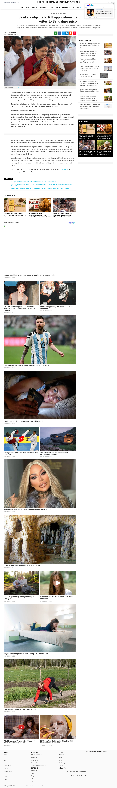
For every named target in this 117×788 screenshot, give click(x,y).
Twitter (71, 772)
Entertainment (66, 7)
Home (21, 7)
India (5, 754)
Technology (42, 7)
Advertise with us (36, 754)
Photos (6, 776)
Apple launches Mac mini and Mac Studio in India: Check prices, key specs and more (90, 106)
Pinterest (82, 776)
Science (51, 7)
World (5, 760)
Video (5, 779)
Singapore (34, 776)
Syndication (34, 760)
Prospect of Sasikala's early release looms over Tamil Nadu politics (33, 182)
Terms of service (36, 763)
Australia (34, 770)
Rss (74, 776)
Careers (60, 760)
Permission (34, 757)
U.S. (32, 781)
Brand (60, 757)
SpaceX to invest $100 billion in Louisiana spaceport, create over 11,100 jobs (89, 68)
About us (61, 754)
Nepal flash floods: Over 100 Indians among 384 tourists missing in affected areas (62, 215)
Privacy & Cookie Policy (38, 765)
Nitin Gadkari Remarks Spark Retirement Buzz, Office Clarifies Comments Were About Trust (89, 83)
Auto (5, 774)
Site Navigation (63, 763)
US (4, 757)
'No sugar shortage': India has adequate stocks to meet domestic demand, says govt (88, 98)
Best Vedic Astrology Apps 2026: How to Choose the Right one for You (15, 215)
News (27, 7)
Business (34, 7)
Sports (58, 7)
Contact (60, 765)
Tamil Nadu (65, 169)
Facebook (82, 772)
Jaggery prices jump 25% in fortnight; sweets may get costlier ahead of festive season (40, 215)
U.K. (32, 778)
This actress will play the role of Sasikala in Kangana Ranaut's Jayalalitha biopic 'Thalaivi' (40, 188)
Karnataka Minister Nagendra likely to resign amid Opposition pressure (89, 91)
